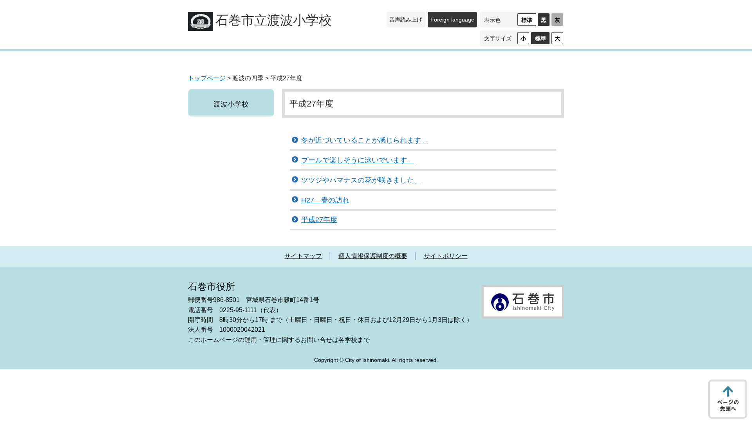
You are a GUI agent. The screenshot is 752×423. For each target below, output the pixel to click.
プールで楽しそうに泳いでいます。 (357, 160)
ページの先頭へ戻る (727, 399)
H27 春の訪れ (325, 200)
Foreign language (452, 19)
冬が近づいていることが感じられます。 (364, 140)
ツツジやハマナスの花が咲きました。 (361, 180)
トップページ (207, 78)
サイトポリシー (446, 256)
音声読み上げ (405, 19)
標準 (526, 20)
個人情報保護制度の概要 (372, 256)
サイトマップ (303, 256)
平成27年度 (319, 220)
